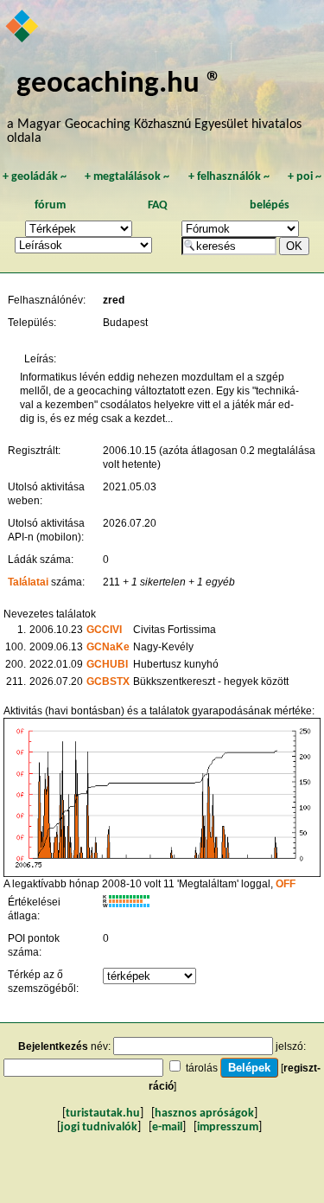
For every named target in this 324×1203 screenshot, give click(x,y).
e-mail (167, 1127)
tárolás (202, 1068)
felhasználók (229, 176)
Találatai (28, 582)
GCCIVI (104, 630)
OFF (285, 884)
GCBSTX (108, 681)
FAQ (158, 205)
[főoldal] (22, 28)
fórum (50, 205)
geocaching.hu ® (119, 84)
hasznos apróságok (204, 1113)
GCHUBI (107, 664)
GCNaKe (108, 647)
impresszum (227, 1127)
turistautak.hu (103, 1113)
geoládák (34, 176)
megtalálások (127, 176)
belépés (269, 205)
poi (304, 176)
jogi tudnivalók (98, 1127)
